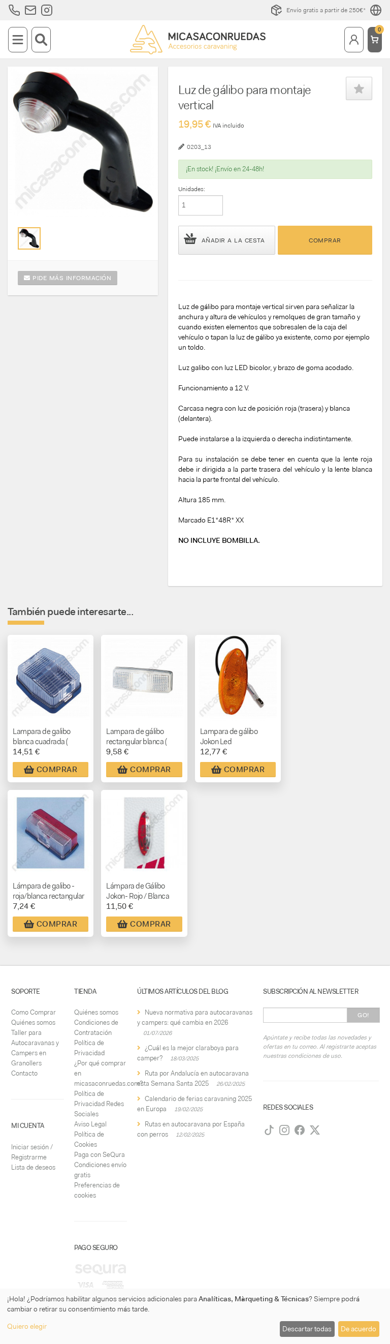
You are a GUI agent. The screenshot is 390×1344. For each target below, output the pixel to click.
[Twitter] (315, 1130)
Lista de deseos (33, 1167)
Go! (363, 1015)
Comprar (325, 240)
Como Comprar (33, 1012)
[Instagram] (284, 1130)
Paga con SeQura (99, 1154)
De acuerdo (358, 1328)
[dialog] (195, 1316)
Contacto (24, 1073)
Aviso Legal (90, 1124)
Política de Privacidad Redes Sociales (99, 1103)
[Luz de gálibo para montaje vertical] (29, 238)
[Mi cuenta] (354, 39)
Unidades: (191, 189)
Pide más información (71, 278)
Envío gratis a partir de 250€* (326, 10)
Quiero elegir (27, 1326)
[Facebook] (300, 1130)
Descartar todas (307, 1328)
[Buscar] (41, 39)
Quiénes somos (33, 1022)
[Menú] (17, 39)
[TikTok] (269, 1130)
